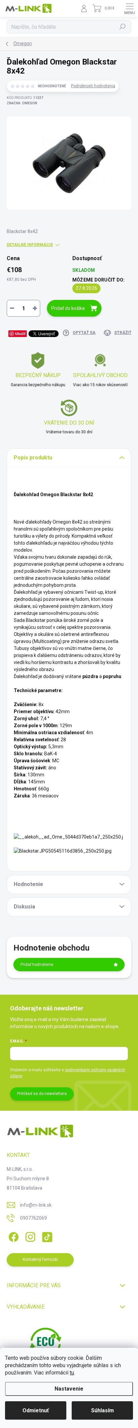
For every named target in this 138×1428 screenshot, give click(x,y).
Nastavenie (69, 1389)
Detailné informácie (30, 244)
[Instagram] (29, 1236)
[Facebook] (12, 1236)
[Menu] (129, 8)
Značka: (22, 103)
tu (72, 1372)
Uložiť (20, 333)
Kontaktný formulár (40, 1259)
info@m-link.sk (36, 1205)
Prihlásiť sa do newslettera (42, 1093)
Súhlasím (102, 1410)
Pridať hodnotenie (36, 964)
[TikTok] (46, 1236)
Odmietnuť (35, 1410)
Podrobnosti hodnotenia (93, 86)
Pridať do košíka (68, 308)
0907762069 (33, 1218)
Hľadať (123, 26)
